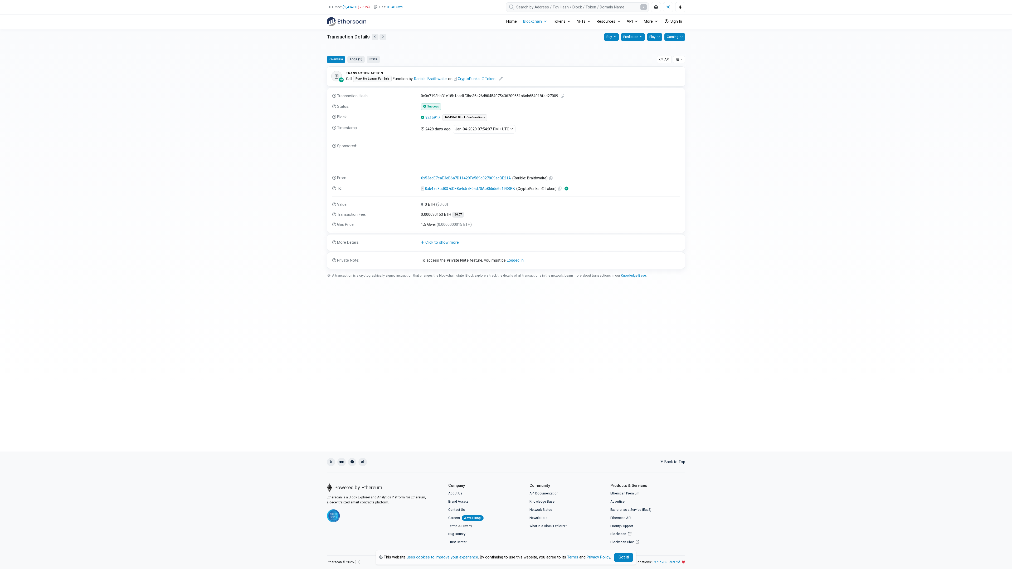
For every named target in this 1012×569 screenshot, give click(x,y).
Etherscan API (620, 518)
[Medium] (341, 462)
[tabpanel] (506, 167)
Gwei (395, 7)
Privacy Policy (598, 557)
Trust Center (457, 542)
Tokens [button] (559, 21)
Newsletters (538, 518)
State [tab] (373, 59)
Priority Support (621, 526)
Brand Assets (458, 501)
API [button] (630, 21)
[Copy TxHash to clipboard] (562, 96)
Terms (453, 526)
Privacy (466, 526)
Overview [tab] (336, 59)
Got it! (624, 557)
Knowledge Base (633, 275)
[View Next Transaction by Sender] (383, 37)
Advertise (617, 501)
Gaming (672, 37)
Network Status (540, 510)
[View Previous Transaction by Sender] (375, 37)
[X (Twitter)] (331, 462)
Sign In (675, 21)
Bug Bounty (456, 534)
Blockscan (618, 534)
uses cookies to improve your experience (442, 557)
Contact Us (456, 510)
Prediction (630, 37)
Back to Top (674, 462)
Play (652, 37)
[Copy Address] (551, 178)
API (666, 59)
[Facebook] (352, 462)
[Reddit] (362, 462)
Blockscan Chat (622, 542)
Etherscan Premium (624, 493)
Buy (609, 37)
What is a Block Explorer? (548, 526)
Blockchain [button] (532, 21)
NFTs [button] (581, 21)
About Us (455, 493)
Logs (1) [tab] (356, 59)
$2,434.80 (350, 7)
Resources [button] (606, 21)
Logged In (515, 260)
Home (511, 21)
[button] (506, 242)
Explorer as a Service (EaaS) (630, 510)
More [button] (648, 21)
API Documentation (543, 493)
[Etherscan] (346, 21)
